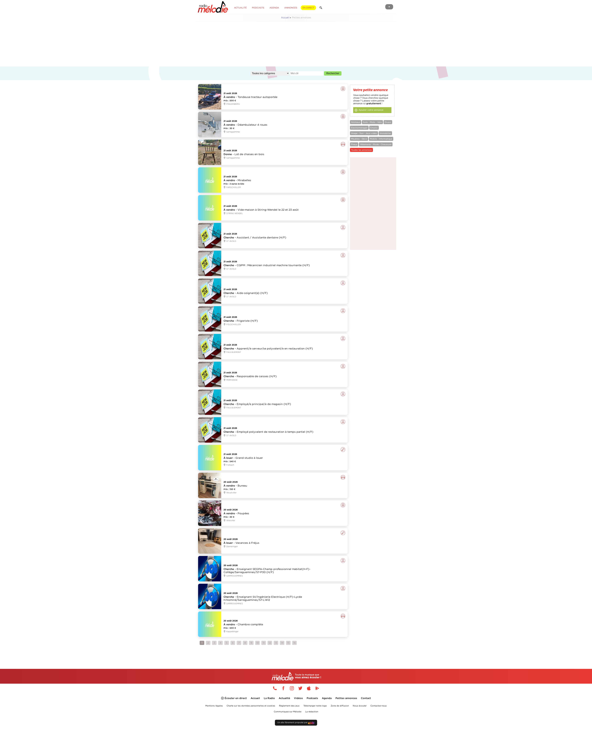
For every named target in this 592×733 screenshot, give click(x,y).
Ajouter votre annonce (370, 110)
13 (276, 643)
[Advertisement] (296, 45)
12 (270, 643)
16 (294, 643)
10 (257, 643)
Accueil (285, 18)
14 (282, 643)
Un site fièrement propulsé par (292, 723)
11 (264, 643)
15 (288, 643)
